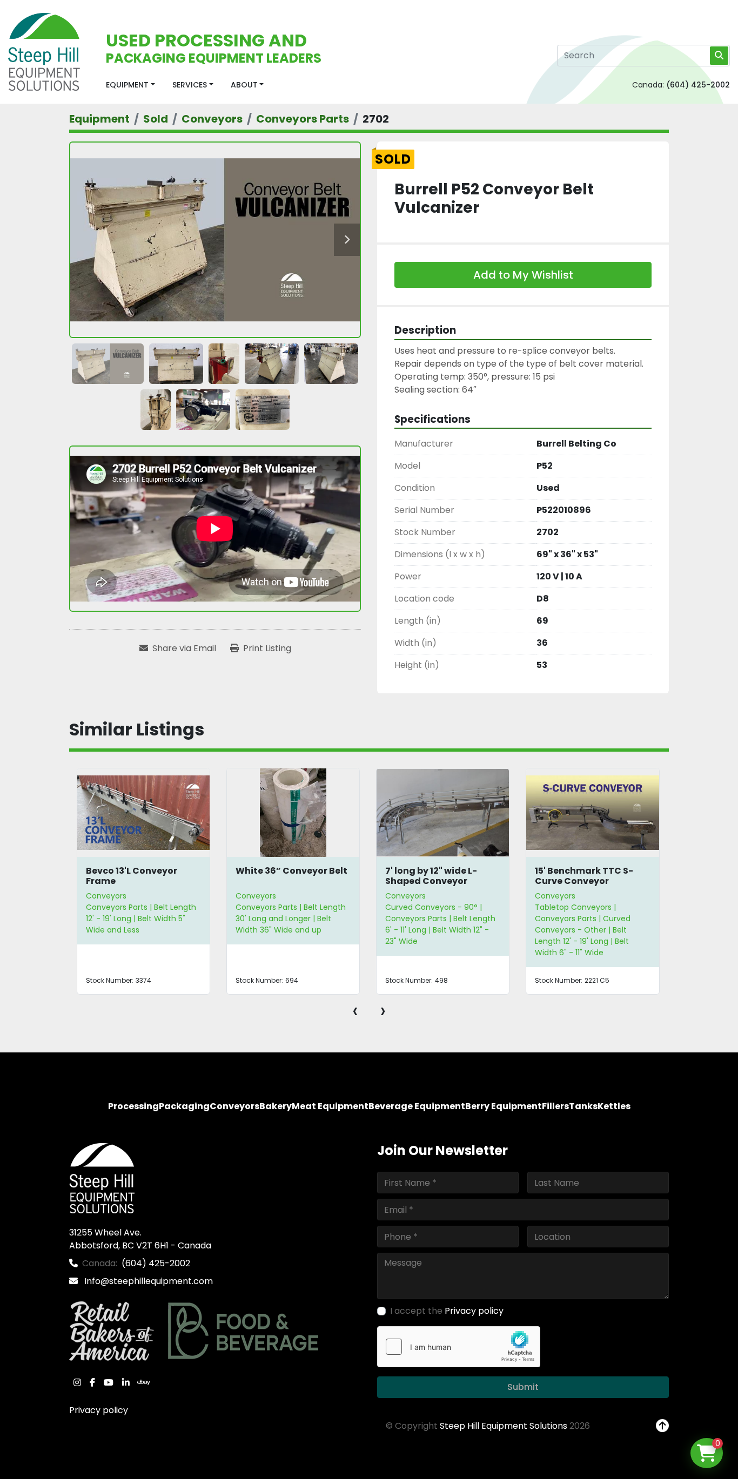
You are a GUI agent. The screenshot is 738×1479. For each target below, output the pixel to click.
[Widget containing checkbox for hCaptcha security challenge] (458, 1346)
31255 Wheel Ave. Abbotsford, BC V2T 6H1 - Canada (140, 1239)
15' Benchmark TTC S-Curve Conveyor (584, 876)
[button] (130, 85)
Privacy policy (98, 1410)
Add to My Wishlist (523, 274)
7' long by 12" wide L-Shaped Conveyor (431, 876)
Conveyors (106, 895)
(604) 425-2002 (698, 84)
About (244, 84)
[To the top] (662, 1426)
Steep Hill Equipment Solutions (503, 1426)
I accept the (447, 1311)
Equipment (127, 84)
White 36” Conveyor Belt (291, 871)
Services (189, 84)
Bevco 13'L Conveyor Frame (131, 876)
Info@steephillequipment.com (147, 1281)
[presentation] (355, 1010)
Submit (523, 1387)
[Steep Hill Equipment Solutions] (102, 1178)
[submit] (719, 55)
